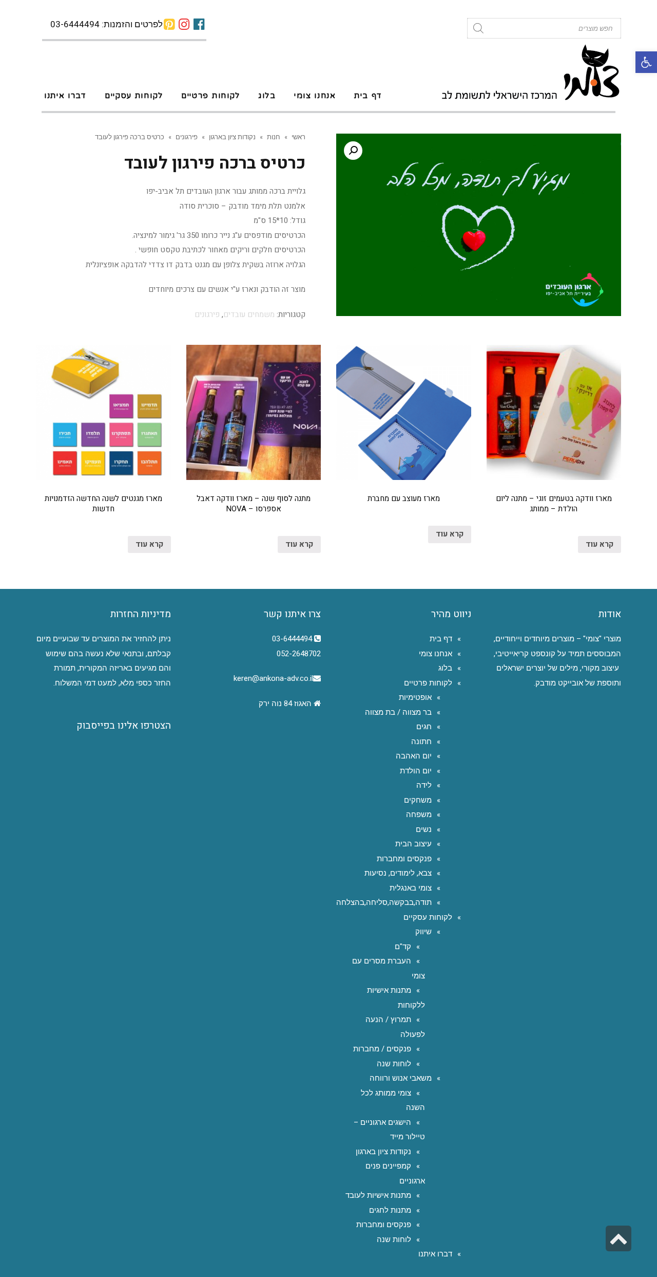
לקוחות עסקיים (427, 917)
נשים (424, 829)
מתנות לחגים (390, 1210)
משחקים (418, 800)
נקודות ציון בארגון (232, 137)
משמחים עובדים (249, 314)
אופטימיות (415, 697)
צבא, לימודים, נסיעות (398, 873)
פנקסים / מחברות (382, 1048)
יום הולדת (416, 770)
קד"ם (403, 946)
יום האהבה (414, 756)
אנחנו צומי (435, 653)
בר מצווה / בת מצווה (398, 712)
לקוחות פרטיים (428, 683)
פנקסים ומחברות (404, 858)
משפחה (419, 814)
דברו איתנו (435, 1254)
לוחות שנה (394, 1063)
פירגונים (187, 137)
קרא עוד (599, 544)
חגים (424, 726)
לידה (424, 785)
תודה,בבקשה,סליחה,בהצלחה (384, 902)
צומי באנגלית (411, 888)
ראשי (298, 137)
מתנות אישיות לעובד (378, 1195)
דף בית (441, 638)
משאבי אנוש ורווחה (401, 1078)
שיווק (423, 931)
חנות (273, 137)
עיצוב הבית (413, 843)
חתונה (421, 741)
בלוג (445, 668)
